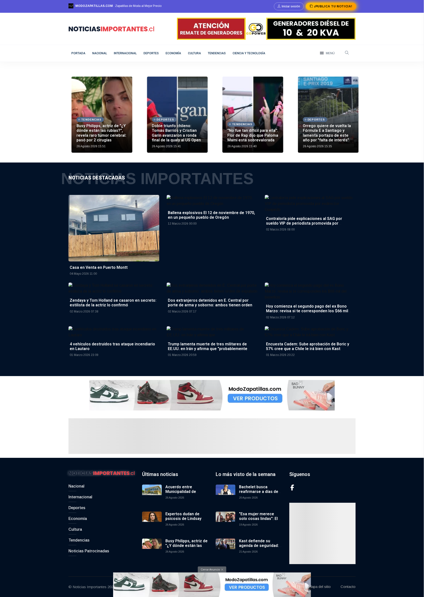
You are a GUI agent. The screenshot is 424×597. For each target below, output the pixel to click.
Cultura (194, 53)
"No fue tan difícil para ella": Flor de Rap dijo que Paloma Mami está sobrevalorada (249, 135)
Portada (78, 53)
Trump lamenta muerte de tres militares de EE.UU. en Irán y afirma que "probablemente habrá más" (207, 349)
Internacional (125, 53)
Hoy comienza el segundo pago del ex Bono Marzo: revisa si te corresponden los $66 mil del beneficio (307, 311)
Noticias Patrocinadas (88, 551)
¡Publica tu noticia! (333, 6)
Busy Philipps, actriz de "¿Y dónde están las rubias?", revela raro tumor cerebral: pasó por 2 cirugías (98, 132)
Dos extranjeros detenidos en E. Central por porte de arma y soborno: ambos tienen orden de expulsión (210, 305)
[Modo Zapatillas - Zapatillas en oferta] (212, 395)
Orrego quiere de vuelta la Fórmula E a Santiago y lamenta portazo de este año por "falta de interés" (324, 132)
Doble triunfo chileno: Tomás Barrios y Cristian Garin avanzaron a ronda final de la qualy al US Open (173, 132)
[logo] (111, 28)
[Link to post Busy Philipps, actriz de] (98, 115)
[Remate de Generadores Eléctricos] (266, 28)
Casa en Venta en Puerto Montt (99, 267)
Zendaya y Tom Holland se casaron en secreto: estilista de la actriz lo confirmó (113, 302)
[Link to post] (249, 115)
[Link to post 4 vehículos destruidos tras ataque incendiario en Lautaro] (113, 332)
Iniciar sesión (291, 6)
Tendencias (217, 53)
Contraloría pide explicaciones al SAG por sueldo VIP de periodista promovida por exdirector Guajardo (304, 223)
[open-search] (347, 53)
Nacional (99, 53)
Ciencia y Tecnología (249, 53)
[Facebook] (292, 487)
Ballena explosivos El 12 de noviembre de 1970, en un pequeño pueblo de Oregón (211, 215)
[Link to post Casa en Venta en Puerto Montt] (113, 228)
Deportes (151, 53)
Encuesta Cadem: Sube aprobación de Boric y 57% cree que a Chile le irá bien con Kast (307, 346)
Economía (173, 53)
